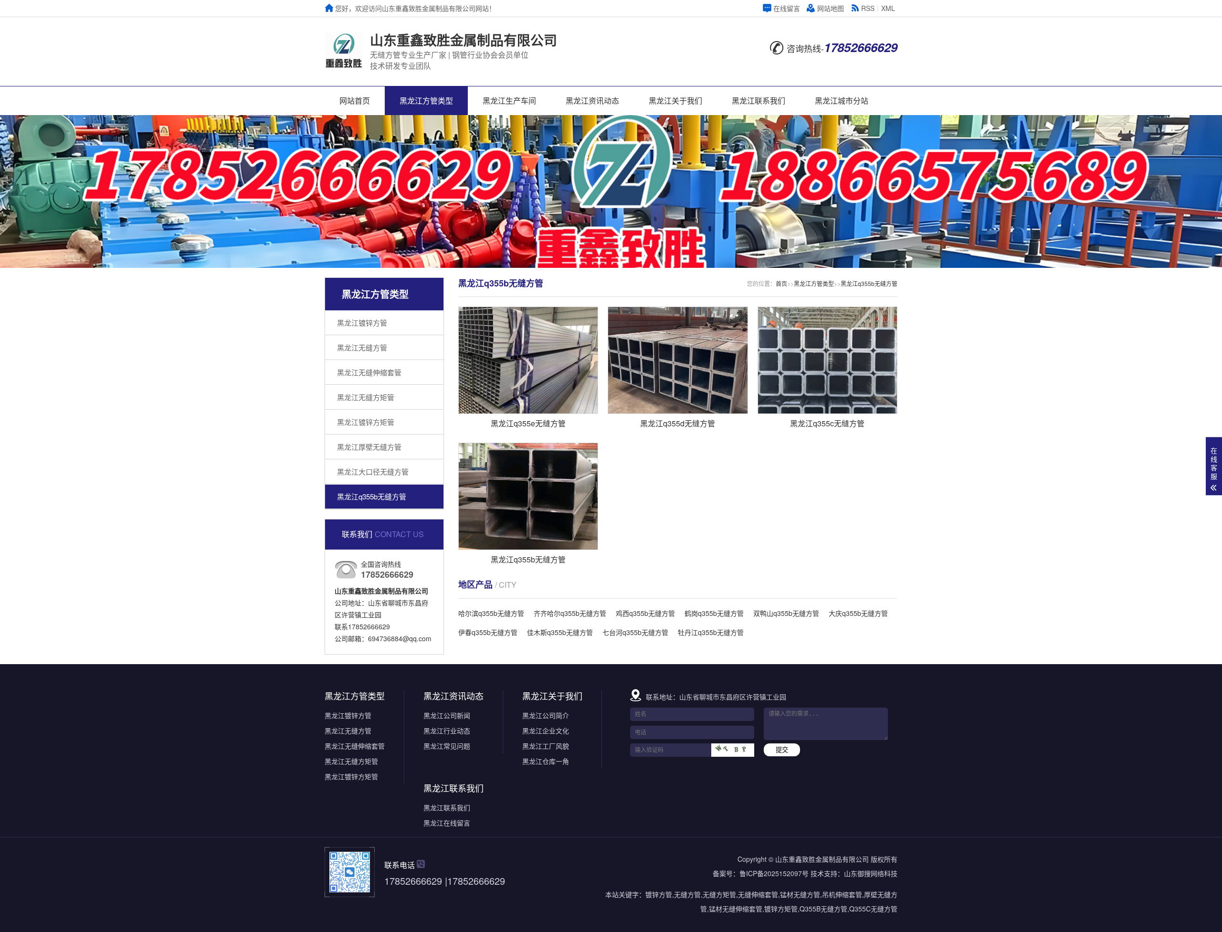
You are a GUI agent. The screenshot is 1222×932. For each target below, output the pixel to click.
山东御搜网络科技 (870, 873)
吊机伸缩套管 (842, 894)
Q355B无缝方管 (823, 908)
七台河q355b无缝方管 (635, 632)
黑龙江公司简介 (545, 715)
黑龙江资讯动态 (592, 100)
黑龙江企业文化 (545, 730)
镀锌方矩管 (781, 908)
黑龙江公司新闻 (446, 715)
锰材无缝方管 (800, 894)
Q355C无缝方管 (873, 908)
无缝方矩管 (719, 894)
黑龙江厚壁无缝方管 (369, 447)
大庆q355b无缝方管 (858, 613)
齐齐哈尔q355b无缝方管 (570, 613)
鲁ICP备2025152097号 (774, 873)
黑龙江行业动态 (446, 730)
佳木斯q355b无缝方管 (560, 632)
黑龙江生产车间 (509, 100)
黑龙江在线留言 (446, 822)
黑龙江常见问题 (446, 746)
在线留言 (786, 8)
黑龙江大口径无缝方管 (373, 471)
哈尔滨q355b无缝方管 (491, 613)
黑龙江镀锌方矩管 (365, 422)
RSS (867, 8)
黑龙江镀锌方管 (362, 323)
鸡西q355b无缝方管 (645, 613)
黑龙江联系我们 (758, 100)
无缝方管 (687, 894)
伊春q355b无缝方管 (487, 632)
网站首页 (354, 100)
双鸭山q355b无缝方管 (786, 613)
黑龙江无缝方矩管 (365, 397)
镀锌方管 (658, 894)
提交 (782, 749)
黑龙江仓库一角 (545, 761)
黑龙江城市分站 (841, 100)
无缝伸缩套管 (758, 894)
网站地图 (830, 8)
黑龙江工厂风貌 (545, 746)
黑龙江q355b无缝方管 (371, 496)
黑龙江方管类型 (426, 100)
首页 (781, 283)
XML (888, 8)
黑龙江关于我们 (675, 100)
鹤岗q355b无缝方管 (714, 613)
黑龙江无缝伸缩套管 (369, 372)
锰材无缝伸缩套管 (735, 908)
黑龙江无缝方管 (362, 347)
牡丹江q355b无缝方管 (711, 632)
